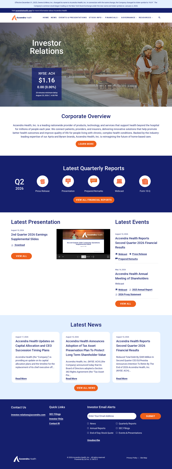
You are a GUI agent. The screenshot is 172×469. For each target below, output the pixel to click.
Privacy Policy (132, 458)
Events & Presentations (130, 433)
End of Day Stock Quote (101, 433)
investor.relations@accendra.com (28, 414)
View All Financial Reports (94, 200)
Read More (21, 378)
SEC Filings (58, 414)
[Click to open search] (158, 18)
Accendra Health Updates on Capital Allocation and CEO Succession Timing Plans (34, 345)
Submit (150, 416)
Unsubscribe (93, 440)
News (93, 423)
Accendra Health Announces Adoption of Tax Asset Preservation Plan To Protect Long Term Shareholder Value (86, 348)
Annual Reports (97, 428)
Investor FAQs (60, 418)
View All (21, 256)
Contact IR (58, 423)
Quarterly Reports (127, 423)
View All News (86, 388)
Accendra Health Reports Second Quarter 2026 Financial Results (136, 243)
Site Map (143, 458)
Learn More (86, 144)
